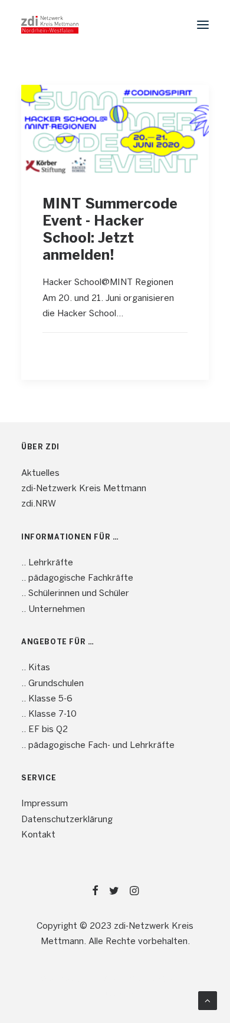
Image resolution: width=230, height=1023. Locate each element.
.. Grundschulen (52, 684)
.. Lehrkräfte (47, 563)
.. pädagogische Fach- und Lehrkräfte (98, 745)
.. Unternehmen (53, 609)
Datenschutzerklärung (67, 820)
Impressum (44, 804)
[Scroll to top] (207, 1000)
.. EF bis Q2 (44, 730)
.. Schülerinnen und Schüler (75, 594)
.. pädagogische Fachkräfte (77, 578)
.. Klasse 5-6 (47, 699)
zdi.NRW (38, 504)
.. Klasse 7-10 (49, 714)
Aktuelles (40, 473)
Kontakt (38, 835)
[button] (203, 24)
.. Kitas (35, 668)
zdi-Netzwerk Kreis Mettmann (83, 489)
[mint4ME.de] (49, 25)
